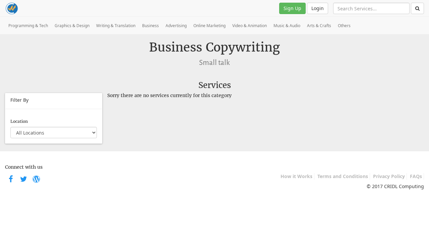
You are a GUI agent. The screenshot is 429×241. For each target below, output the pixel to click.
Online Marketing (209, 25)
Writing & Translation (115, 25)
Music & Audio (286, 25)
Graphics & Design (72, 25)
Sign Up (292, 8)
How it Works (296, 176)
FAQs (416, 176)
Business (150, 25)
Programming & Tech (28, 25)
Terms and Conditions (342, 176)
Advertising (176, 25)
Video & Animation (249, 25)
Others (344, 25)
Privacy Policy (389, 176)
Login (317, 8)
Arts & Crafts (319, 25)
